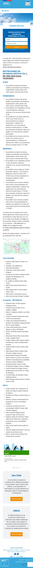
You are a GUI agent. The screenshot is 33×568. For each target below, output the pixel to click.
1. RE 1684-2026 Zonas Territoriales (15, 76)
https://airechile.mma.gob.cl (12, 67)
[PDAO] (8, 4)
